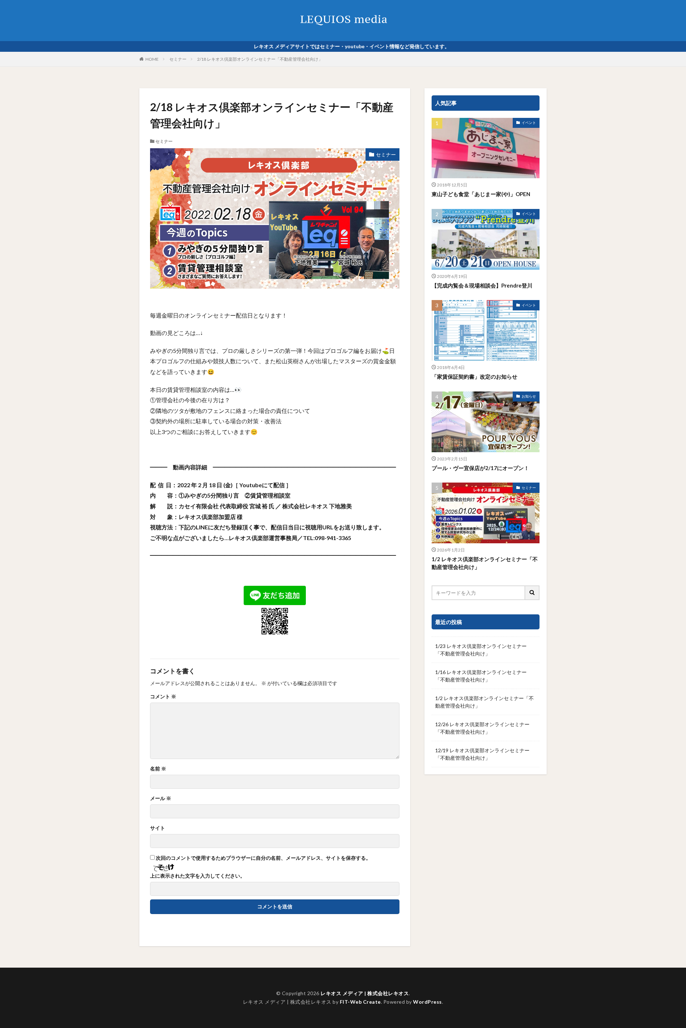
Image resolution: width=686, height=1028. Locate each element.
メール (160, 798)
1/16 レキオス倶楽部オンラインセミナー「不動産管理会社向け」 (481, 676)
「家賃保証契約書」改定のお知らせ (474, 376)
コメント (163, 696)
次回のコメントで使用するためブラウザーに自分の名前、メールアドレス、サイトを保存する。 (263, 857)
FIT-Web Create (360, 1002)
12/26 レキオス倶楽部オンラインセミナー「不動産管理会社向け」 (482, 728)
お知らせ (529, 396)
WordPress (427, 1002)
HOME (152, 59)
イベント (529, 122)
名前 (158, 768)
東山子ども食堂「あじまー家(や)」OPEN (481, 194)
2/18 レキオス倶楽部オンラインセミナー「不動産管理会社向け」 (260, 59)
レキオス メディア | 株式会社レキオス (364, 993)
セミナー (178, 59)
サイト (157, 827)
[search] (532, 592)
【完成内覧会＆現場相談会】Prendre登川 (482, 285)
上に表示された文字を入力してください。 (197, 875)
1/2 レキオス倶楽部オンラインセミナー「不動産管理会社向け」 (485, 563)
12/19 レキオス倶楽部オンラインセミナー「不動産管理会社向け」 (482, 754)
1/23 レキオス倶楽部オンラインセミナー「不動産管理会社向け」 (481, 650)
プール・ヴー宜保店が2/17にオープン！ (480, 468)
